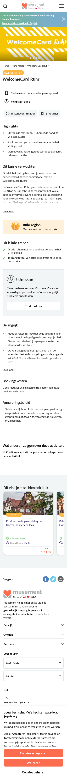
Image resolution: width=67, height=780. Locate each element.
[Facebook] (45, 579)
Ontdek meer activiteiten (38, 229)
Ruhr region (18, 65)
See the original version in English (19, 23)
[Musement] (33, 6)
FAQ (5, 697)
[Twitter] (52, 579)
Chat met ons (33, 306)
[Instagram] (60, 579)
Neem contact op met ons (17, 702)
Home (6, 65)
